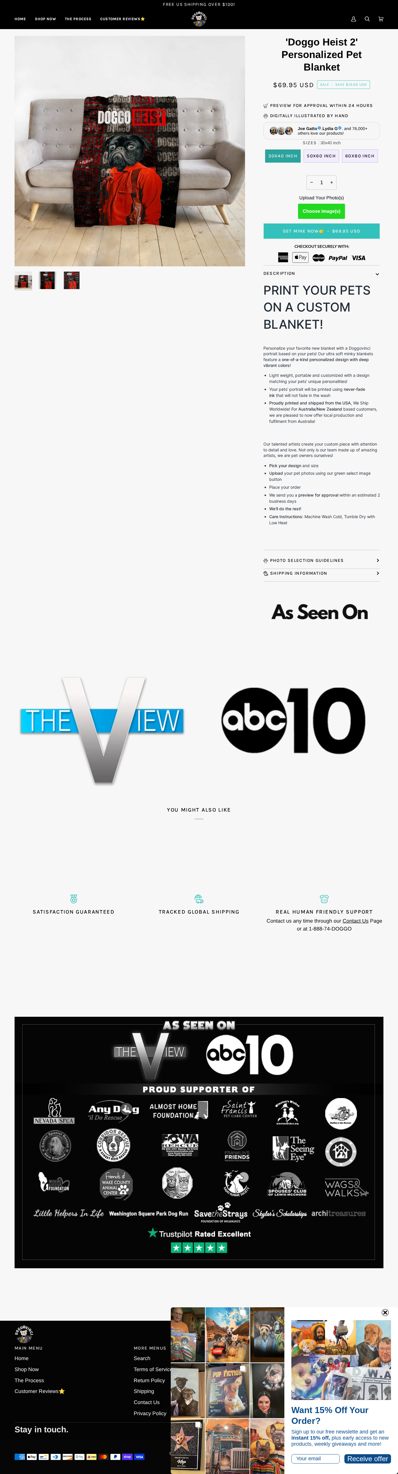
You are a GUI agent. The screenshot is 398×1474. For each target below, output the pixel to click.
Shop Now (27, 1369)
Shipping (144, 1391)
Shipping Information (298, 573)
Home (22, 1358)
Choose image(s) (321, 211)
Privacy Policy (150, 1413)
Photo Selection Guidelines (307, 560)
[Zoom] (25, 255)
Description (279, 273)
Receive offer (367, 1459)
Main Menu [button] (29, 1348)
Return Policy (149, 1380)
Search (142, 1358)
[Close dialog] (385, 1312)
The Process (29, 1380)
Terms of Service (153, 1369)
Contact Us (356, 921)
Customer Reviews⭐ (40, 1391)
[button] (46, 19)
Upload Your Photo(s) (321, 197)
